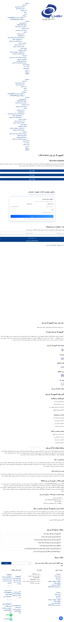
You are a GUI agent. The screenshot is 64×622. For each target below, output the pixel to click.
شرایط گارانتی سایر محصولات (15, 41)
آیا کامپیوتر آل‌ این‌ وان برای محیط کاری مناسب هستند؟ (49, 542)
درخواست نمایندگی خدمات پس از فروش (18, 57)
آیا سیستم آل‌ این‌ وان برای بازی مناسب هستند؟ (51, 536)
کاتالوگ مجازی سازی (55, 585)
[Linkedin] (36, 588)
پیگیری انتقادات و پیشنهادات (18, 53)
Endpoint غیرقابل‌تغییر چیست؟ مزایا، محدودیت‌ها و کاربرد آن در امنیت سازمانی (7, 579)
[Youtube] (26, 588)
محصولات (27, 3)
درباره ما (27, 70)
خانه (62, 245)
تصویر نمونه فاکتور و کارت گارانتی (19, 62)
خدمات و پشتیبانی (25, 28)
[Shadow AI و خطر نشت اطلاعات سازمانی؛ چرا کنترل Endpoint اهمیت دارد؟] (16, 609)
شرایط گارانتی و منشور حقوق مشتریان (16, 37)
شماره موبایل (29, 203)
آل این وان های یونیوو (19, 6)
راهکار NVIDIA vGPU (21, 24)
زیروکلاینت (24, 15)
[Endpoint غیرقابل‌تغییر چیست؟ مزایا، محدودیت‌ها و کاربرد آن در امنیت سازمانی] (16, 580)
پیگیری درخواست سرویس (18, 46)
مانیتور (25, 12)
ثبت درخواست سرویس (19, 44)
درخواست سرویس (22, 42)
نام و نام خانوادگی (50, 203)
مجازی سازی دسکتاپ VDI (20, 26)
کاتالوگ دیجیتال (57, 583)
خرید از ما (58, 579)
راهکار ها (27, 21)
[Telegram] (30, 588)
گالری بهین (58, 577)
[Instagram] (40, 588)
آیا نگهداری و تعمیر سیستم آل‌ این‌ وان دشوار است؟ (50, 545)
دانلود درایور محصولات (21, 59)
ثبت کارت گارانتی (20, 33)
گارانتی (24, 32)
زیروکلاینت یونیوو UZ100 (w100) (17, 19)
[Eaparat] (33, 588)
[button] (16, 76)
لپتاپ (25, 14)
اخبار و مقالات (26, 68)
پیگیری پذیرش (23, 48)
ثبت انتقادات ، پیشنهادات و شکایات (17, 52)
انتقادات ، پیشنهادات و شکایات (54, 581)
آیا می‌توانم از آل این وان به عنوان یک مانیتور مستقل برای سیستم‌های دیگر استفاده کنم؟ (43, 548)
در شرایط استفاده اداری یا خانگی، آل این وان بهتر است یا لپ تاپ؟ (47, 551)
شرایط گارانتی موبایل (16, 39)
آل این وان (24, 4)
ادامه (32, 216)
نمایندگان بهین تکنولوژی (21, 61)
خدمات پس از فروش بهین (21, 30)
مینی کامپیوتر (23, 10)
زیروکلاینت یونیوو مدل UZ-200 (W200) (16, 17)
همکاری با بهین (26, 64)
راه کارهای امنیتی (22, 23)
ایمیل (52, 209)
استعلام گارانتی (21, 35)
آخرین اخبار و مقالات (16, 570)
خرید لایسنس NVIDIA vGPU (54, 586)
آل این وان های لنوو (20, 8)
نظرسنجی (24, 55)
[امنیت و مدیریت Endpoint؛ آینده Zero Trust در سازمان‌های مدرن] (16, 594)
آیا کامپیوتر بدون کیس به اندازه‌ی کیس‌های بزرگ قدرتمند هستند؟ (47, 539)
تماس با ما (27, 66)
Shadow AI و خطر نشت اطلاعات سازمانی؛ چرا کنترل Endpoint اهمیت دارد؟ (7, 608)
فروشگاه (27, 71)
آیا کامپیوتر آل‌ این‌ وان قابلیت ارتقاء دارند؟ (52, 533)
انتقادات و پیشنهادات (22, 50)
